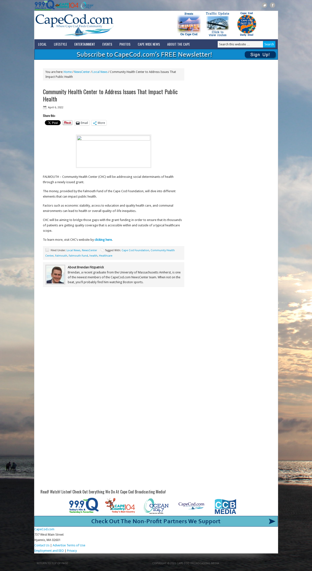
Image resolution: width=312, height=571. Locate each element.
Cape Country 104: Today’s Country (66, 5)
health (93, 255)
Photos (124, 44)
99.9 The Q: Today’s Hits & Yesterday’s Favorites (44, 5)
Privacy (72, 550)
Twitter (264, 5)
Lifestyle (60, 44)
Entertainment (84, 44)
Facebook (272, 5)
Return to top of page (52, 563)
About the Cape (178, 44)
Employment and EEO (49, 550)
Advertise (59, 545)
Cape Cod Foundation (135, 250)
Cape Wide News (149, 44)
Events (107, 44)
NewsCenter (89, 250)
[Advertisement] (113, 331)
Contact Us (41, 545)
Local (42, 44)
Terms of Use (76, 545)
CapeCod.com (96, 25)
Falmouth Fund (78, 255)
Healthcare (105, 255)
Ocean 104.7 (86, 5)
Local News (73, 250)
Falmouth (61, 255)
